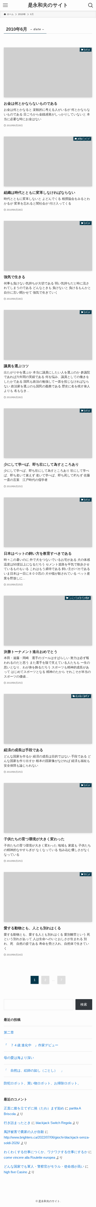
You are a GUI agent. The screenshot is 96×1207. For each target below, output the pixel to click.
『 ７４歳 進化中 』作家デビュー (31, 1045)
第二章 (9, 1032)
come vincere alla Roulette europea (29, 1157)
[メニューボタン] (5, 5)
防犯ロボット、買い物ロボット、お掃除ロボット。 (42, 1083)
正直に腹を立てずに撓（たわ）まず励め (34, 1108)
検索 (83, 1004)
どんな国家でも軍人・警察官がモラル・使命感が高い (44, 1166)
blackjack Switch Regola (53, 1123)
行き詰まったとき (17, 1123)
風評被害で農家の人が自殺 (24, 1132)
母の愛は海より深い (19, 1058)
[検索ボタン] (90, 5)
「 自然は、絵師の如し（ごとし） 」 (34, 1070)
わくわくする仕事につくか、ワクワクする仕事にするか (46, 1152)
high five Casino (15, 1172)
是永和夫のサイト (48, 5)
